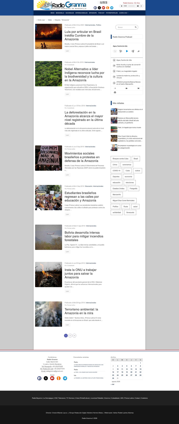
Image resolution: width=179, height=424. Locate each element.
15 (140, 369)
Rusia (126, 206)
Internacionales (82, 13)
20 (131, 372)
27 (131, 375)
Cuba (128, 170)
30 (113, 378)
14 (136, 369)
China (115, 164)
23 (113, 375)
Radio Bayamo (37, 398)
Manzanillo (60, 13)
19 (127, 372)
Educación (88, 186)
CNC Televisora (59, 398)
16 (113, 372)
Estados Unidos (118, 188)
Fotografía (133, 188)
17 (118, 372)
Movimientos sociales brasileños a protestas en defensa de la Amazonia (82, 157)
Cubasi (137, 398)
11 (122, 369)
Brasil (136, 158)
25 (122, 375)
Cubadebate (115, 398)
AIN (122, 398)
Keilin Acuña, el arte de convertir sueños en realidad (129, 66)
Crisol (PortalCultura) (82, 398)
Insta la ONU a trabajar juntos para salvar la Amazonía (81, 273)
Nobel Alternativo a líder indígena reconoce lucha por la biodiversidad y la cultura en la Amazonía (84, 74)
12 (127, 369)
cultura (137, 170)
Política (98, 25)
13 (131, 369)
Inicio (52, 13)
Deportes (116, 176)
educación (116, 182)
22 (140, 372)
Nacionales (70, 13)
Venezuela (130, 212)
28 (136, 375)
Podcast (101, 13)
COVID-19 (116, 170)
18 (122, 372)
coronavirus (127, 164)
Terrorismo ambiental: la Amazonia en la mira (81, 311)
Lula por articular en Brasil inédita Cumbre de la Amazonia (83, 35)
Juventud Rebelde (97, 398)
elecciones (130, 182)
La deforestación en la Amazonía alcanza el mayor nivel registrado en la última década (84, 118)
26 (127, 375)
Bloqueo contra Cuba (120, 158)
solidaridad (117, 212)
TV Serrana (70, 398)
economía (128, 176)
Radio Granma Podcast (122, 36)
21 (136, 372)
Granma (107, 398)
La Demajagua (48, 398)
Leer (67, 51)
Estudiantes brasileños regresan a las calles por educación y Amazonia (82, 196)
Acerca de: (123, 13)
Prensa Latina (129, 398)
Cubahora (144, 398)
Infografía (93, 13)
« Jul (112, 384)
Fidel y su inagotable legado (127, 71)
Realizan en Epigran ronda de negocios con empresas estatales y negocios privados (88, 365)
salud (135, 206)
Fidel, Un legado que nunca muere (86, 372)
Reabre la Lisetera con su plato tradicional (89, 378)
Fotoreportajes (112, 13)
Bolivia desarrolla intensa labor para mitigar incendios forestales (84, 236)
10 (118, 369)
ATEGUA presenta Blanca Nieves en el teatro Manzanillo (128, 83)
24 (118, 375)
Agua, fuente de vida (124, 60)
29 (140, 375)
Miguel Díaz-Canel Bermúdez (123, 200)
